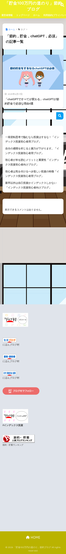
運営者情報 (7, 15)
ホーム (36, 15)
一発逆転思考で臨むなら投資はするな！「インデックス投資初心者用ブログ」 (32, 139)
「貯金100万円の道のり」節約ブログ (33, 5)
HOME (35, 537)
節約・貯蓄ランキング (13, 445)
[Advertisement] (33, 260)
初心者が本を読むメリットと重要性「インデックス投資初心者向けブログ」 (32, 162)
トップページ (23, 15)
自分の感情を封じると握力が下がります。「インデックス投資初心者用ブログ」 (32, 150)
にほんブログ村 (11, 344)
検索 (59, 115)
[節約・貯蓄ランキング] (19, 438)
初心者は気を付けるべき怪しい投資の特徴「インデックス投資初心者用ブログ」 (32, 173)
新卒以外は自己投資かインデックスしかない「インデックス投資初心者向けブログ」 (31, 185)
